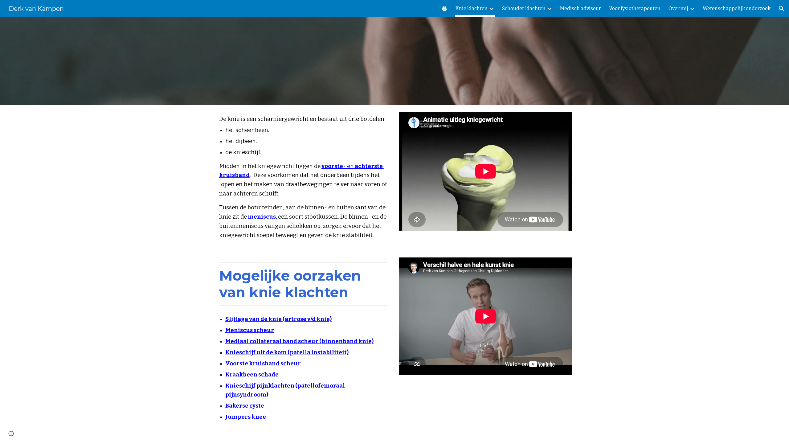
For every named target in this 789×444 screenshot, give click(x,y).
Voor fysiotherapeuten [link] (634, 8)
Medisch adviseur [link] (580, 8)
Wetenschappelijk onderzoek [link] (737, 8)
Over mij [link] (678, 8)
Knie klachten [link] (472, 8)
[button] (781, 8)
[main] (303, 177)
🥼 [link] (444, 8)
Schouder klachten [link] (524, 8)
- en (348, 166)
